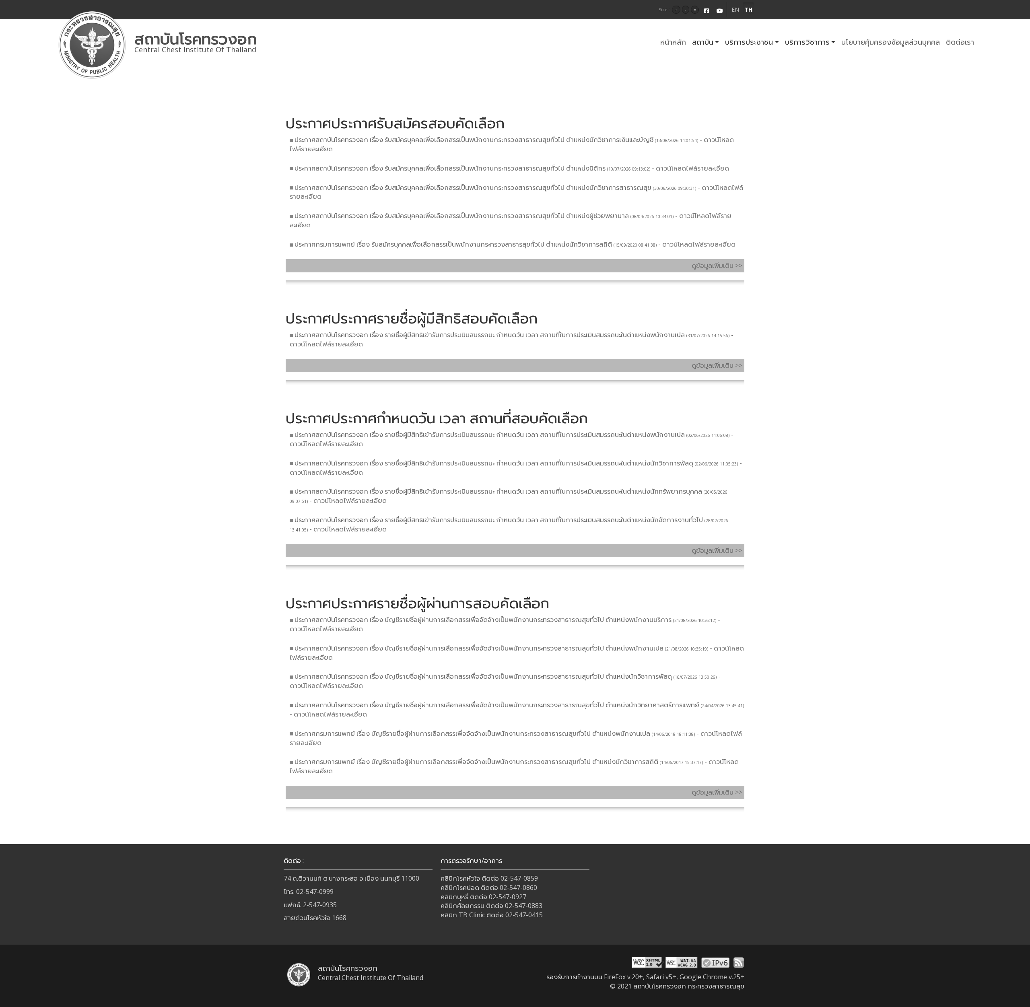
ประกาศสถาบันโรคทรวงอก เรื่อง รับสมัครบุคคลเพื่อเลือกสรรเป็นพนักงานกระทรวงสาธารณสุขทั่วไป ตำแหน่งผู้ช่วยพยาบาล (462, 215)
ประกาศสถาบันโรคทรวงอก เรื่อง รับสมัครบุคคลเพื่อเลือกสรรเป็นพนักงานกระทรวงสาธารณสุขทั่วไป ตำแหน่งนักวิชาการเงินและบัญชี (474, 139)
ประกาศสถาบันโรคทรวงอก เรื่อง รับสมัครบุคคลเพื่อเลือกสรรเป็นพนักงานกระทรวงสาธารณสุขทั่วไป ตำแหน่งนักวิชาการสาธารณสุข (473, 187)
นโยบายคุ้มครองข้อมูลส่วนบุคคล (890, 42)
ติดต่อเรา (960, 42)
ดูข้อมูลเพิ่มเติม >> (717, 265)
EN (735, 9)
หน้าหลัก (673, 42)
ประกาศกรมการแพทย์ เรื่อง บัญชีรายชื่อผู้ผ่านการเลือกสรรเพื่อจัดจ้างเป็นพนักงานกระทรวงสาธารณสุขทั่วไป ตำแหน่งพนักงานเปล (472, 733)
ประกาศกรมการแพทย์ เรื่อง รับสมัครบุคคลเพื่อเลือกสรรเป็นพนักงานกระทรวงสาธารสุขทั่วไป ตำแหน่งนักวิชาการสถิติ (453, 244)
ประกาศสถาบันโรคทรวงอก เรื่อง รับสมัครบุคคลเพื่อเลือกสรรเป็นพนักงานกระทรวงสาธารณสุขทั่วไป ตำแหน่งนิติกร (450, 168)
